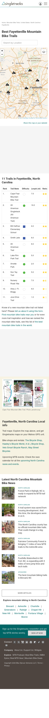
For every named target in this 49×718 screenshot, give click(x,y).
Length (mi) (36, 188)
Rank (5, 188)
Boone (24, 616)
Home (4, 22)
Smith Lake (15, 237)
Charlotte (35, 606)
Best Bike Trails (32, 655)
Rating (45, 188)
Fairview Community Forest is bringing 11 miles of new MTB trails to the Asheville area (32, 544)
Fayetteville (5, 25)
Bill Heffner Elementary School (15, 229)
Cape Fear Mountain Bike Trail (15, 196)
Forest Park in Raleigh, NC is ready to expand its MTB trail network (31, 494)
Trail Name (14, 188)
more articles (24, 593)
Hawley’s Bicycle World (13, 443)
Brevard (10, 606)
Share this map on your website (35, 123)
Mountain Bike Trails (13, 22)
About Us (18, 650)
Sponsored (22, 572)
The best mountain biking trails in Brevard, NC (32, 576)
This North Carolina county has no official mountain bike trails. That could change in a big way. (32, 528)
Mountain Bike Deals (33, 658)
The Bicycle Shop (33, 440)
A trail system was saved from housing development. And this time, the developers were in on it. (32, 511)
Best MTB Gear (16, 658)
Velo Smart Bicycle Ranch (14, 447)
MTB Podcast (18, 655)
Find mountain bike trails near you (18, 314)
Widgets (38, 650)
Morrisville (19, 613)
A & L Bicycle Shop (35, 443)
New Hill (6, 613)
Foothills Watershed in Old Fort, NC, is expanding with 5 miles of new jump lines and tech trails (31, 562)
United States (25, 22)
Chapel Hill (36, 609)
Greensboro (9, 609)
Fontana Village (35, 613)
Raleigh (23, 609)
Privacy (7, 665)
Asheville (22, 606)
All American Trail (14, 246)
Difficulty (25, 188)
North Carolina (35, 22)
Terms (39, 663)
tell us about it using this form (29, 310)
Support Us (28, 650)
